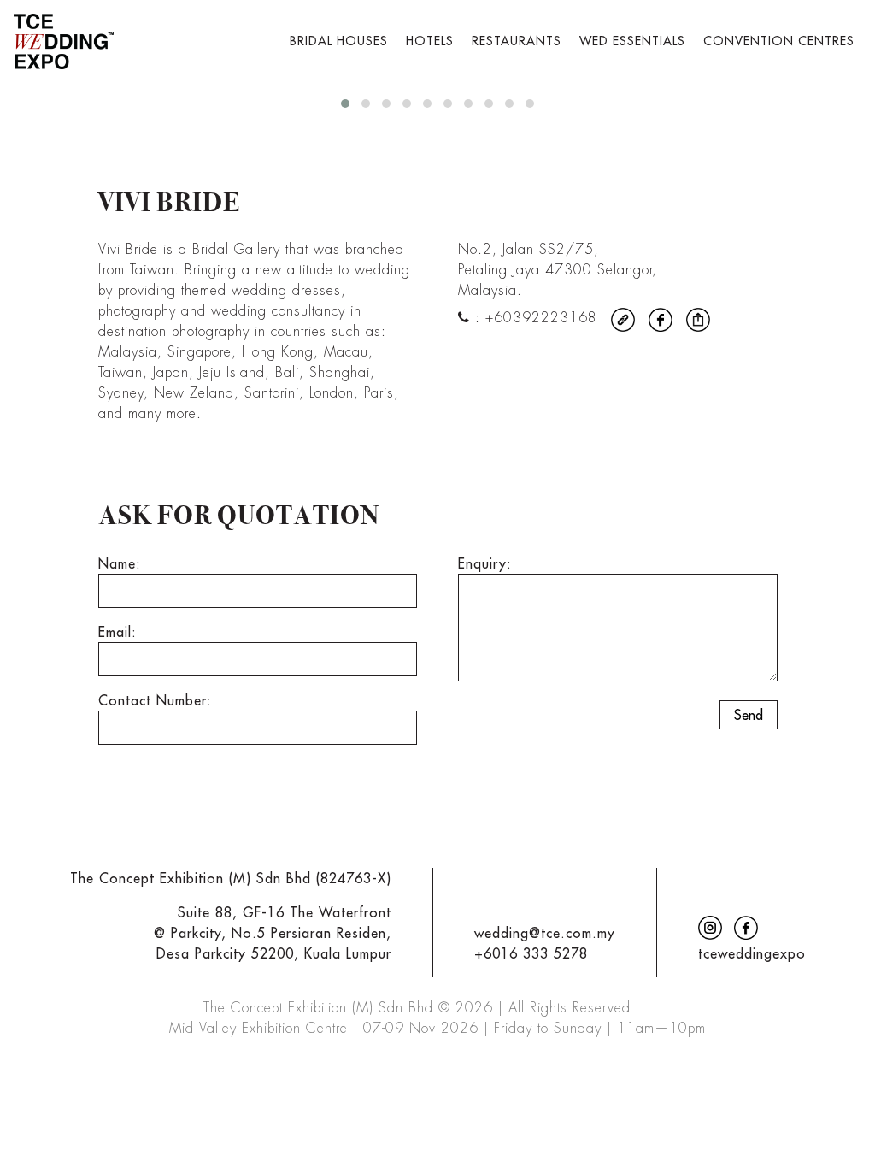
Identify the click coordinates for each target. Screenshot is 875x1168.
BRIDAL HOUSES (339, 41)
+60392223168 (541, 318)
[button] (345, 103)
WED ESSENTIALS (632, 41)
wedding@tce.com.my (544, 932)
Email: (117, 631)
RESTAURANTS (516, 41)
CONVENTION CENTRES (778, 41)
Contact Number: (155, 700)
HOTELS (430, 41)
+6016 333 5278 (531, 953)
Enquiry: (485, 563)
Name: (119, 563)
